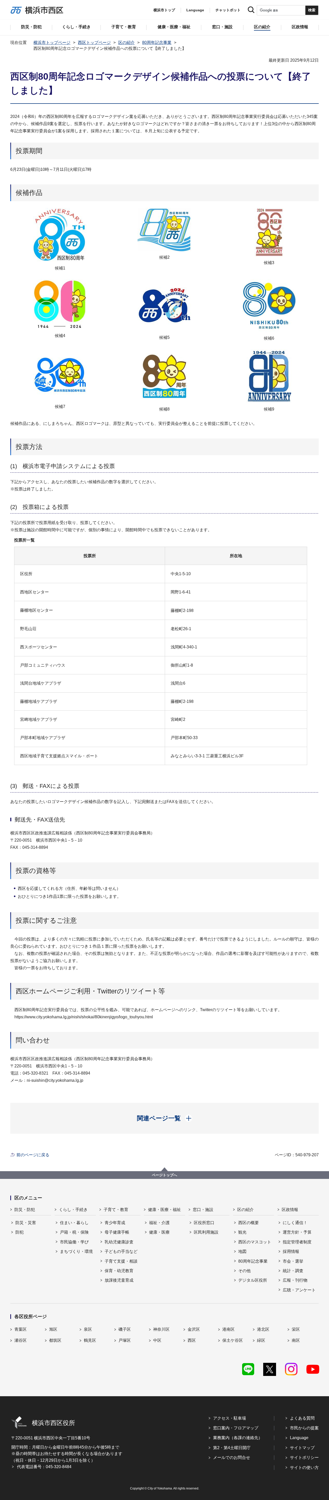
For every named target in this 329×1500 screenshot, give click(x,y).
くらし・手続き (73, 1209)
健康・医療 (159, 1232)
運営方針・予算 (297, 1232)
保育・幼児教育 (119, 1271)
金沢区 (194, 1329)
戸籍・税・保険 (74, 1232)
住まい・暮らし (74, 1223)
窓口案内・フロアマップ (235, 1428)
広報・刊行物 (295, 1280)
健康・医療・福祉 (164, 1209)
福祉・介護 (159, 1223)
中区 (157, 1340)
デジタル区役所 (252, 1280)
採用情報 (291, 1251)
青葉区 (20, 1329)
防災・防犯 (24, 1209)
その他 (244, 1271)
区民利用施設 (206, 1232)
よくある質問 (302, 1418)
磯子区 (124, 1329)
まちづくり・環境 (76, 1251)
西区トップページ (94, 42)
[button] (164, 1118)
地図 (242, 1251)
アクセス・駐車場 (229, 1418)
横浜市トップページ (51, 42)
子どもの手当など (121, 1251)
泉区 (88, 1329)
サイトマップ (302, 1448)
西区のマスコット (254, 1242)
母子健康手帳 (117, 1232)
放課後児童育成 (119, 1280)
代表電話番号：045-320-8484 (44, 1467)
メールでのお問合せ (231, 1457)
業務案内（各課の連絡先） (237, 1438)
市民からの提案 (304, 1428)
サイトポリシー (304, 1457)
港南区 (228, 1329)
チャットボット (228, 10)
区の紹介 (126, 42)
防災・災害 (25, 1223)
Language (299, 1438)
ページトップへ (164, 1175)
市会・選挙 (293, 1261)
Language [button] (195, 10)
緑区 (261, 1340)
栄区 (296, 1329)
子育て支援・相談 (121, 1261)
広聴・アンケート (299, 1290)
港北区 (263, 1329)
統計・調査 (293, 1271)
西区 (192, 1340)
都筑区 (55, 1340)
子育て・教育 (116, 1209)
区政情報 (290, 1209)
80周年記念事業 (156, 42)
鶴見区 (90, 1340)
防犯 (19, 1232)
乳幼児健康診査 (119, 1242)
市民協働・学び (74, 1242)
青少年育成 (115, 1223)
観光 (242, 1232)
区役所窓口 (204, 1223)
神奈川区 (161, 1329)
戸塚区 (124, 1340)
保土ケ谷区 (232, 1340)
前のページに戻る (32, 1155)
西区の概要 (248, 1223)
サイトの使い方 (304, 1467)
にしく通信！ (295, 1223)
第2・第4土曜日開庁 (232, 1448)
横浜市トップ (164, 10)
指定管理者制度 (297, 1242)
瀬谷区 (20, 1340)
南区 (296, 1340)
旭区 (53, 1329)
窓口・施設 (203, 1209)
